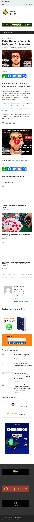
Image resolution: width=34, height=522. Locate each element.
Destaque (4, 38)
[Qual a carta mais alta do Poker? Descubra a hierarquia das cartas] (17, 232)
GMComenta (11, 176)
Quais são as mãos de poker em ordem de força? (22, 355)
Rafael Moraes (19, 176)
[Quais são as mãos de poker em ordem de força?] (17, 186)
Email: (9, 336)
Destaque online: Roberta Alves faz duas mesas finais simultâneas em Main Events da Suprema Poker (22, 387)
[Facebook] (25, 4)
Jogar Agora (23, 406)
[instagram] (27, 4)
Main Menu (9, 32)
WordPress (11, 520)
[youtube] (29, 4)
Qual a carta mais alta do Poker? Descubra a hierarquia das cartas (23, 365)
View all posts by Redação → (21, 301)
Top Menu (6, 1)
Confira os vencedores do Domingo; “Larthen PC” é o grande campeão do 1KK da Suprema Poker (16, 264)
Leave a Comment (21, 47)
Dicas (9, 38)
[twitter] (31, 4)
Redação (13, 47)
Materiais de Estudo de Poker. (21, 160)
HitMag (19, 520)
